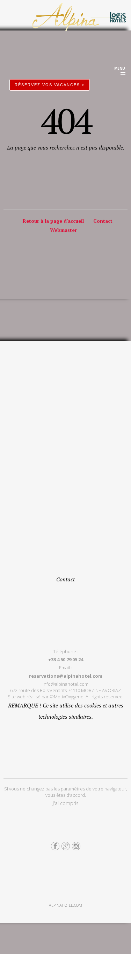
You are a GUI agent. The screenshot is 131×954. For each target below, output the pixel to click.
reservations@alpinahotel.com (65, 676)
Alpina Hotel (65, 17)
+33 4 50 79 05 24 (65, 659)
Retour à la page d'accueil (53, 220)
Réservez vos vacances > (50, 85)
